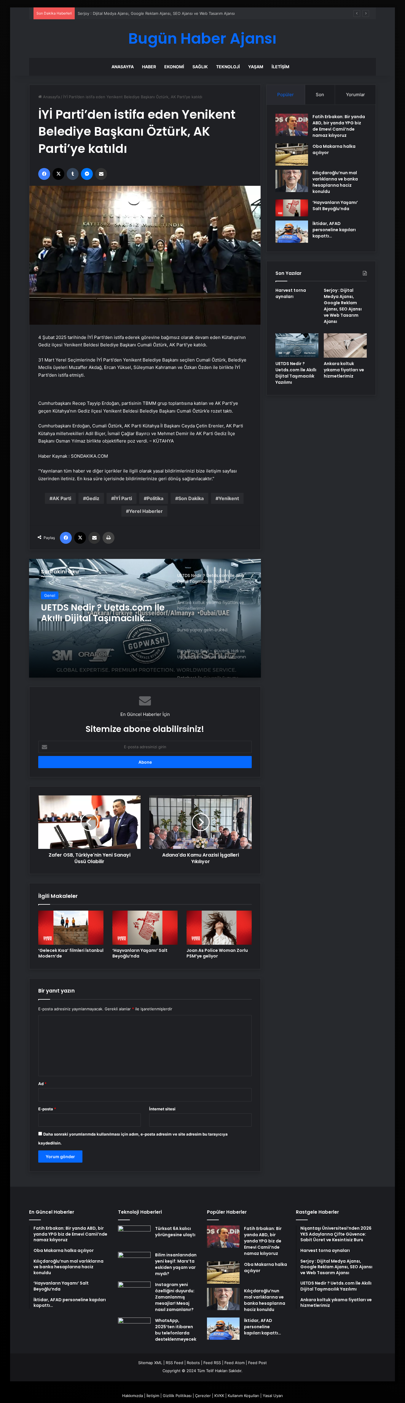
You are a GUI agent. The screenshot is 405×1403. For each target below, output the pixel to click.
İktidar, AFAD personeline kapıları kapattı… (334, 230)
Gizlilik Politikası (177, 1395)
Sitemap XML (150, 1362)
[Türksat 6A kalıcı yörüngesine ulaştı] (134, 1237)
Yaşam (255, 66)
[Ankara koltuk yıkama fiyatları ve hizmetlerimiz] (345, 345)
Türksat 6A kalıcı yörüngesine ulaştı (175, 1232)
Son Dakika (191, 498)
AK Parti (61, 498)
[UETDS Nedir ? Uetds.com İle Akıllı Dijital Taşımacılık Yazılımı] (296, 345)
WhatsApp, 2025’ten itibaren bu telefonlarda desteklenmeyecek (175, 1330)
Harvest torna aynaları (290, 293)
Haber (149, 66)
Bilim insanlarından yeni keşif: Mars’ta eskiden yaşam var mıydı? (176, 1264)
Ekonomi (174, 66)
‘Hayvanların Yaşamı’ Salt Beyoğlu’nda (140, 953)
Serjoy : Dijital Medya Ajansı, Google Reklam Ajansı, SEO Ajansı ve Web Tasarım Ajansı (156, 13)
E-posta (47, 1108)
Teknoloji (228, 66)
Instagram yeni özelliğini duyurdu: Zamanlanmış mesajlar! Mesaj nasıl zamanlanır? (174, 1297)
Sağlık (200, 66)
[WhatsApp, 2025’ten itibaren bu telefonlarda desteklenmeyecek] (134, 1329)
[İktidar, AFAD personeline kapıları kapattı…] (291, 232)
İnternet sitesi (162, 1108)
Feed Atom (234, 1362)
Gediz (92, 498)
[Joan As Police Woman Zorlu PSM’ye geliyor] (219, 928)
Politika (155, 498)
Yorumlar (355, 94)
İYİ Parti (123, 498)
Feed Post (257, 1362)
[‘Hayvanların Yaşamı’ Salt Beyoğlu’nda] (145, 928)
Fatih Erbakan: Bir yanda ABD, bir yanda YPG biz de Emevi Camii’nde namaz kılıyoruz (338, 126)
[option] (145, 618)
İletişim (280, 66)
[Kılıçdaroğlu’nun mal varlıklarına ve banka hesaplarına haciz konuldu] (291, 181)
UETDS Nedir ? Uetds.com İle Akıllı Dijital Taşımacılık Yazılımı (103, 613)
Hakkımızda (132, 1395)
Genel (49, 595)
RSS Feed (174, 1362)
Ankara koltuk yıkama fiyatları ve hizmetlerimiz (344, 370)
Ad (42, 1083)
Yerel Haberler (146, 511)
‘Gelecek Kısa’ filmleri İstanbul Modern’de (70, 953)
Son (320, 94)
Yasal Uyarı (273, 1395)
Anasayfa (122, 66)
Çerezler (203, 1395)
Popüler (285, 94)
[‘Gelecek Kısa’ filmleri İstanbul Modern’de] (70, 928)
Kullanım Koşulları (243, 1395)
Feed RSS (212, 1362)
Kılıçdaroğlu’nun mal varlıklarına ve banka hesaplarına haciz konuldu (335, 182)
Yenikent (229, 498)
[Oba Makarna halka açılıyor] (291, 154)
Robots (193, 1362)
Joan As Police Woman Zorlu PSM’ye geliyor (217, 953)
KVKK (219, 1395)
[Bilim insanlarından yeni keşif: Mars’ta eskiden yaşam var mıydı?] (134, 1263)
